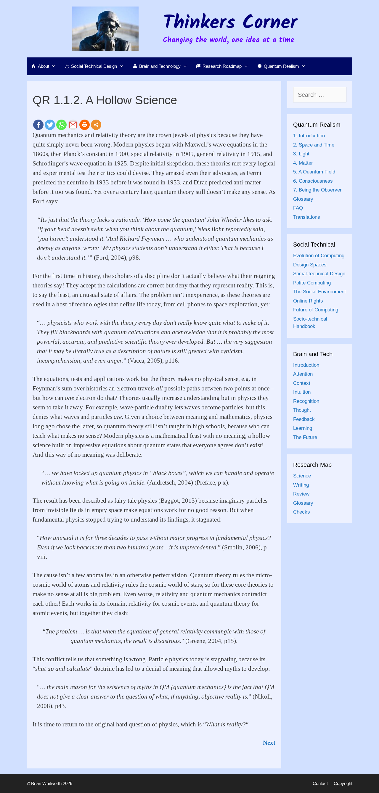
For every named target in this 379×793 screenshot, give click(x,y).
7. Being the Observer (317, 190)
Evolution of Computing (318, 255)
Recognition (306, 401)
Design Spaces (310, 265)
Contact (320, 783)
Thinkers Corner (230, 23)
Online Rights (308, 301)
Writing (301, 485)
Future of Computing (315, 310)
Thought (302, 410)
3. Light (301, 154)
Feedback (304, 419)
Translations (306, 217)
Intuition (302, 392)
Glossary (303, 199)
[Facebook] (38, 125)
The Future (305, 437)
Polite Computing (312, 283)
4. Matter (303, 163)
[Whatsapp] (61, 125)
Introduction (306, 365)
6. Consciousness (313, 181)
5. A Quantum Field (314, 172)
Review (301, 494)
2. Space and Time (313, 145)
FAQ (298, 208)
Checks (301, 512)
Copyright (343, 783)
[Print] (84, 125)
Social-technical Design (319, 273)
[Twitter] (50, 125)
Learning (302, 428)
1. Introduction (309, 136)
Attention (303, 374)
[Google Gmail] (73, 125)
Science (302, 476)
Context (301, 383)
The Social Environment (319, 292)
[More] (96, 125)
